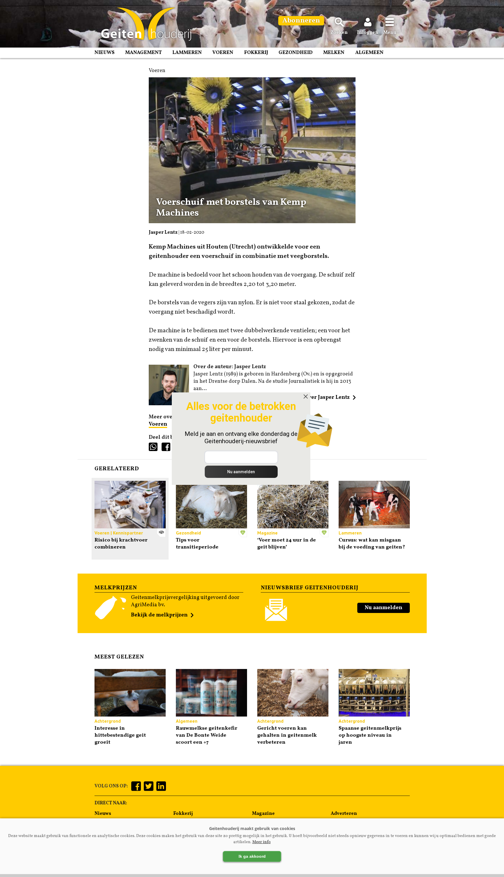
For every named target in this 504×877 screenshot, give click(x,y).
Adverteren (344, 813)
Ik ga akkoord (252, 856)
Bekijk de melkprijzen (159, 615)
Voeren (222, 52)
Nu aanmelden (383, 608)
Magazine (263, 813)
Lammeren (187, 52)
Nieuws (104, 52)
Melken (333, 52)
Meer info (261, 842)
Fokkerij (256, 52)
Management (143, 52)
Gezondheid (296, 52)
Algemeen (369, 52)
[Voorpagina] (143, 24)
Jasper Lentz (163, 232)
